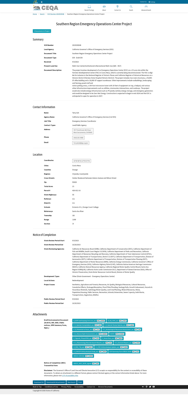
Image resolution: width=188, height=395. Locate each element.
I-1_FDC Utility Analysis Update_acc (111, 347)
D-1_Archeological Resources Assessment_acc (121, 329)
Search (131, 10)
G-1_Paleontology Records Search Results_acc (92, 343)
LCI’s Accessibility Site (70, 376)
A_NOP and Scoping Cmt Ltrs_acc (89, 321)
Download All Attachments (56, 382)
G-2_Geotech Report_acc (127, 343)
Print (80, 382)
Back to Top (37, 387)
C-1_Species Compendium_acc (87, 325)
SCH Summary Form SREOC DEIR (124, 351)
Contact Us (143, 2)
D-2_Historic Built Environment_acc (90, 334)
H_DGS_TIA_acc (83, 347)
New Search (71, 382)
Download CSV (39, 382)
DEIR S (117, 334)
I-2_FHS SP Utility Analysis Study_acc (90, 351)
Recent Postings (89, 10)
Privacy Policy (66, 387)
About (104, 10)
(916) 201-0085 (78, 138)
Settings (152, 2)
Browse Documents (105, 387)
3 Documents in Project (42, 31)
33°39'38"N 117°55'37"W (82, 161)
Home (35, 14)
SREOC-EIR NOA (83, 356)
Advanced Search (146, 10)
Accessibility (79, 387)
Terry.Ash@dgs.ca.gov (81, 143)
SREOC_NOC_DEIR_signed (86, 363)
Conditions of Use (51, 387)
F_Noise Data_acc (112, 338)
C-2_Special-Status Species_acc (118, 325)
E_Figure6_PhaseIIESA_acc (86, 338)
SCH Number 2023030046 (55, 14)
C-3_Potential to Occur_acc (86, 329)
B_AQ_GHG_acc (117, 321)
